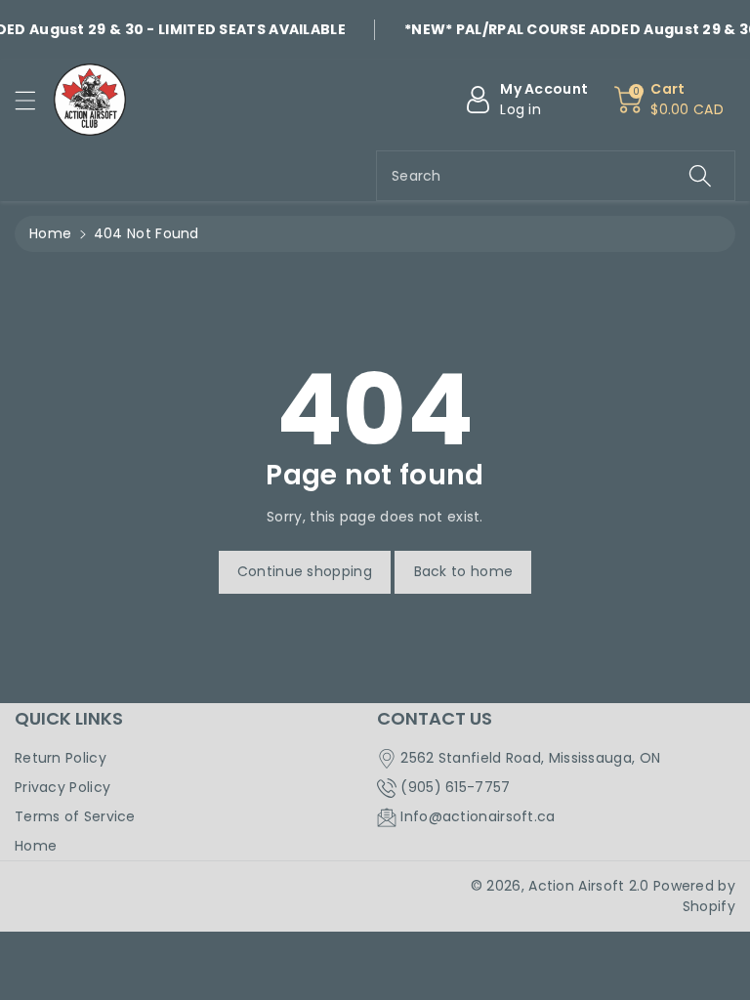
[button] (34, 100)
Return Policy (60, 758)
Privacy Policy (62, 787)
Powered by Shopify (694, 896)
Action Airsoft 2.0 (588, 886)
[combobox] (555, 175)
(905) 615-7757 (455, 787)
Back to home (464, 571)
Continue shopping (304, 571)
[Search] (700, 175)
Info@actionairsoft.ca (477, 816)
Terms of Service (75, 816)
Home (50, 233)
